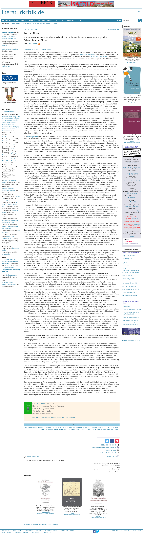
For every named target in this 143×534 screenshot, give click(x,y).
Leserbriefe (28, 531)
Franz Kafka (6, 254)
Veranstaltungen (21, 533)
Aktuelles (6, 20)
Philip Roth (16, 117)
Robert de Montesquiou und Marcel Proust (10, 222)
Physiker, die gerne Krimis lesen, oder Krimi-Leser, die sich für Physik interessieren (131, 270)
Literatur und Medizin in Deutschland (10, 228)
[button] (107, 441)
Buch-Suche (6, 533)
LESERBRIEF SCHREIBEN (108, 445)
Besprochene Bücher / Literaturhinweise (37, 49)
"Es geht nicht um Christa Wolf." (9, 204)
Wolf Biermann (12, 123)
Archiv (16, 20)
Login (78, 20)
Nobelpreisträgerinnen (132, 206)
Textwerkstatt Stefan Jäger (132, 211)
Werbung (47, 533)
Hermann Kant (7, 127)
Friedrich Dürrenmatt (8, 130)
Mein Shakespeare (8, 125)
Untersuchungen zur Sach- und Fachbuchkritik (130, 313)
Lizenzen (103, 472)
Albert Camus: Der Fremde (131, 167)
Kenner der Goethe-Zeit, (129, 283)
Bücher (32, 20)
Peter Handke (14, 149)
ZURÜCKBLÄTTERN (31, 29)
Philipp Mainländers (88, 55)
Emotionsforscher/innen (129, 292)
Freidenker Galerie (132, 163)
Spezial (24, 20)
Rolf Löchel (32, 43)
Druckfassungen (51, 531)
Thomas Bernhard (8, 136)
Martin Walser (9, 121)
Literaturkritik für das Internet (131, 309)
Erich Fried (5, 141)
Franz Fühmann (13, 145)
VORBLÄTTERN (114, 29)
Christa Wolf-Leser (128, 295)
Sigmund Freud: (11, 270)
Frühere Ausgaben (14, 23)
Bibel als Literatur (11, 275)
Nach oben (136, 531)
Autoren (41, 20)
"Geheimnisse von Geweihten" (131, 174)
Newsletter (36, 533)
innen (136, 295)
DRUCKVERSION (111, 450)
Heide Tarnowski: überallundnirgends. (9, 189)
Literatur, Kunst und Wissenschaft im (10, 262)
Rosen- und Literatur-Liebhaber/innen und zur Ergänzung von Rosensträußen (130, 257)
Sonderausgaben (8, 111)
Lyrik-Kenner (126, 263)
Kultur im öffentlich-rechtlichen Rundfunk (9, 37)
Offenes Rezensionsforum (10, 49)
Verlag (139, 11)
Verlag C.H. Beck (132, 62)
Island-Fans (125, 266)
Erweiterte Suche (67, 531)
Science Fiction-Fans (128, 275)
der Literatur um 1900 (129, 286)
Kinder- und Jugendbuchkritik (131, 317)
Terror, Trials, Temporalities (8, 238)
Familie (4, 46)
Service (50, 20)
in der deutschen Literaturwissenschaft (9, 283)
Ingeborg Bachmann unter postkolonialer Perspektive (130, 321)
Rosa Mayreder (38, 403)
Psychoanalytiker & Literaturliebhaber (128, 279)
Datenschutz (126, 531)
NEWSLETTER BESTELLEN (108, 453)
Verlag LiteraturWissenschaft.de (72, 514)
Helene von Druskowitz (98, 57)
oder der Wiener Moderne (130, 289)
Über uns (70, 20)
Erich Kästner (126, 306)
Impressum (116, 531)
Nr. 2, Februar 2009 (29, 23)
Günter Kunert (7, 117)
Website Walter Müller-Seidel (131, 340)
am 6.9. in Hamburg (134, 192)
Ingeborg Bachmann (9, 154)
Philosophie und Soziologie (47, 23)
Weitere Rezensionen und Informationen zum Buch (53, 417)
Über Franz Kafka (131, 202)
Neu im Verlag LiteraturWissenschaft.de (45, 513)
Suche (118, 20)
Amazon (132, 102)
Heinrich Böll (6, 119)
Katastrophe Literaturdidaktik (132, 181)
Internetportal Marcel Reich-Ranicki (9, 160)
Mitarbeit (60, 20)
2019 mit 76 (6, 200)
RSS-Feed (5, 531)
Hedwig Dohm (32, 137)
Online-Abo (6, 66)
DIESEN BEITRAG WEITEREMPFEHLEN (104, 447)
